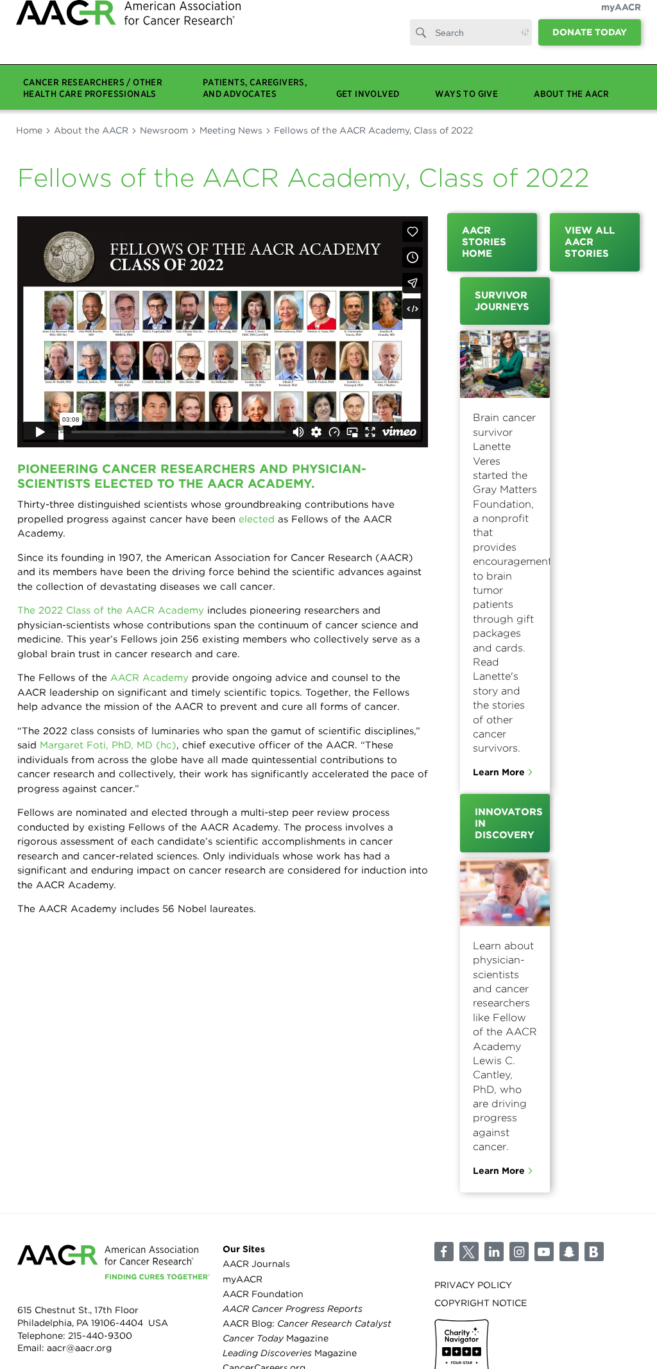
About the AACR (91, 130)
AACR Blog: (307, 1323)
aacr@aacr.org (79, 1348)
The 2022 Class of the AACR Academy (110, 610)
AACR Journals (256, 1264)
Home (29, 130)
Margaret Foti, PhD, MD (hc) (108, 745)
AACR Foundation (263, 1294)
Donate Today (589, 45)
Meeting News (231, 130)
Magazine (275, 1338)
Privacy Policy (473, 1285)
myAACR (621, 20)
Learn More (499, 772)
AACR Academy (149, 678)
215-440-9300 (100, 1335)
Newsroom (164, 130)
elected (257, 519)
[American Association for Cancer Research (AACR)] (128, 40)
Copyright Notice (480, 1303)
